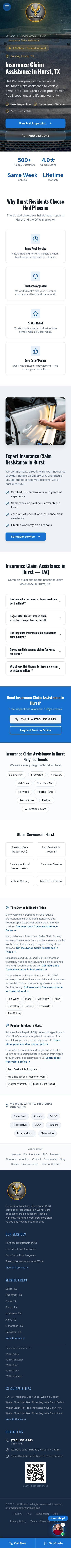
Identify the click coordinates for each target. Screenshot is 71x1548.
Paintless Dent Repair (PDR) (21, 1242)
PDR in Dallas (12, 1354)
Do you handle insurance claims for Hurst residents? (32, 652)
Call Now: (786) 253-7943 (38, 719)
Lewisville (44, 1006)
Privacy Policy (30, 1164)
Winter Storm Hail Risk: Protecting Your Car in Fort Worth (33, 1408)
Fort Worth (13, 998)
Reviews (55, 1154)
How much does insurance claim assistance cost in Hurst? (33, 601)
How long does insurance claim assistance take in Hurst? (33, 635)
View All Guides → (16, 1419)
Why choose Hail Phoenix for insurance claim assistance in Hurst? (34, 668)
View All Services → (17, 1267)
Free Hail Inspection (32, 123)
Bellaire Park (16, 774)
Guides (15, 1164)
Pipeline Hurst (45, 791)
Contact (36, 1159)
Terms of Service (50, 1164)
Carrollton (13, 1006)
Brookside (37, 774)
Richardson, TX (14, 1325)
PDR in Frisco (12, 1370)
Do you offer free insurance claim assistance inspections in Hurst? (28, 618)
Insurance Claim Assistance (21, 1249)
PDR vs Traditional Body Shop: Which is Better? (32, 1396)
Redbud (46, 800)
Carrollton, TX (13, 1332)
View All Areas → (15, 1338)
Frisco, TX (11, 1307)
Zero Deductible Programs (23, 1069)
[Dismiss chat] (63, 1525)
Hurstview (56, 774)
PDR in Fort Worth (14, 1359)
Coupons (11, 1159)
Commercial (50, 1159)
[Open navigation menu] (7, 7)
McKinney (43, 998)
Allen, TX (11, 1319)
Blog (62, 1159)
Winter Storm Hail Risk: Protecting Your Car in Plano (34, 1413)
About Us (24, 1159)
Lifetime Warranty (17, 1083)
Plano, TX (11, 1301)
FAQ (45, 1154)
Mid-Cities (23, 783)
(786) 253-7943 (38, 135)
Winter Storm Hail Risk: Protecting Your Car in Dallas (35, 1402)
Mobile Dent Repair (44, 1083)
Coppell (29, 1006)
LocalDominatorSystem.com (24, 1507)
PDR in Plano (12, 1365)
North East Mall (45, 783)
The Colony (14, 1013)
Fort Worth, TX (14, 1294)
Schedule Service (23, 536)
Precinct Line (27, 800)
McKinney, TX (13, 1313)
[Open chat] (58, 1529)
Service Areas (32, 1154)
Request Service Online (35, 730)
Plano (28, 998)
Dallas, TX (11, 1288)
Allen (57, 998)
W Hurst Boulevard (35, 808)
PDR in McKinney (14, 1376)
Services (16, 1154)
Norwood (23, 791)
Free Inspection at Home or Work (26, 1076)
